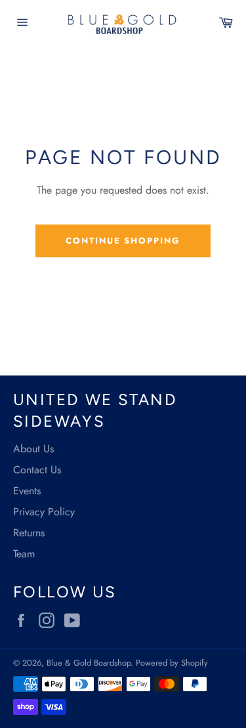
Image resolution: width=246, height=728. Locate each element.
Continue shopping (123, 240)
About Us (33, 448)
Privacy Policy (44, 511)
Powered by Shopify (172, 662)
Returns (29, 532)
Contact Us (37, 469)
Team (24, 553)
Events (27, 490)
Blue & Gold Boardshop (89, 662)
